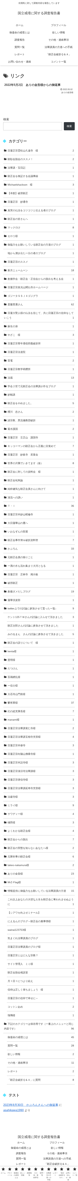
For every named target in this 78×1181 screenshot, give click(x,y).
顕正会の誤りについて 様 (41, 642)
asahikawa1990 (13, 1110)
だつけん (41, 668)
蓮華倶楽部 (41, 600)
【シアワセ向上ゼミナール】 (41, 912)
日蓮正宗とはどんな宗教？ (41, 955)
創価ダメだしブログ (41, 591)
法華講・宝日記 (41, 167)
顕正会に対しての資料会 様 (41, 471)
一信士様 (41, 685)
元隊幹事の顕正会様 (41, 856)
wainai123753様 (41, 929)
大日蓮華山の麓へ (41, 523)
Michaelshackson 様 (41, 184)
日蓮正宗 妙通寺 (41, 201)
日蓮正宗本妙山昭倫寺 (41, 514)
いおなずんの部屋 (41, 531)
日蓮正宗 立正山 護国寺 (41, 437)
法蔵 (41, 377)
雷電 (41, 360)
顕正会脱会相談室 (41, 972)
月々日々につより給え (41, 981)
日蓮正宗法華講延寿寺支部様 (41, 788)
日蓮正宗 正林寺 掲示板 (41, 574)
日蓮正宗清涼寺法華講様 (41, 771)
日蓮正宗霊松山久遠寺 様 (41, 150)
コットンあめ (41, 1006)
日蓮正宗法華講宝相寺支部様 (41, 736)
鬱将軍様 (41, 702)
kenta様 (41, 651)
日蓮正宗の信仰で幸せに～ (41, 998)
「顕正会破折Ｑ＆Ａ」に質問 (41, 1079)
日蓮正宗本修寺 (41, 745)
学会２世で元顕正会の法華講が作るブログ (41, 386)
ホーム (21, 1142)
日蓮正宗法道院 (41, 352)
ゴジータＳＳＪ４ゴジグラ (41, 295)
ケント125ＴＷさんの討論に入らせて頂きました (41, 617)
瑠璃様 (41, 1015)
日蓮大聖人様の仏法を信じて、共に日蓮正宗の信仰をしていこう (39, 315)
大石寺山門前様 (41, 694)
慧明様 (41, 659)
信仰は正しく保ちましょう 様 (41, 989)
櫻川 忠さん (41, 411)
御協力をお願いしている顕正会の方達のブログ (41, 244)
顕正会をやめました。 (41, 403)
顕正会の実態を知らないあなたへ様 (41, 848)
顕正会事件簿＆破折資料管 (41, 540)
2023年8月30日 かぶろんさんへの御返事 (30, 1104)
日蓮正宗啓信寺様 (41, 779)
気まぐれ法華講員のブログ (41, 938)
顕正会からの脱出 (41, 839)
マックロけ (41, 227)
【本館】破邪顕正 (41, 193)
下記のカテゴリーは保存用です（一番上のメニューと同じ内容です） (39, 1026)
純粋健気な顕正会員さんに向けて (41, 488)
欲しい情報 (41, 1054)
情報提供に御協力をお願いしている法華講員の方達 (41, 890)
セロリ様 (41, 236)
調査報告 (21, 1153)
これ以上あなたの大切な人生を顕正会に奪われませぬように (41, 902)
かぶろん (41, 548)
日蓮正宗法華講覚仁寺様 (41, 728)
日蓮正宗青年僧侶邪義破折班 (41, 343)
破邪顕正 (41, 582)
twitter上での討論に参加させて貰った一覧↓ (41, 608)
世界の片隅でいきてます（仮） (41, 463)
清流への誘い (41, 497)
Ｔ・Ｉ (41, 505)
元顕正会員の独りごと (41, 557)
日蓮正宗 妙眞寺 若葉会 (41, 454)
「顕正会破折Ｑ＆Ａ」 (57, 1163)
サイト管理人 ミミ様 (41, 963)
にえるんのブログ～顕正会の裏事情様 (41, 921)
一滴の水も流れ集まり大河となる (41, 565)
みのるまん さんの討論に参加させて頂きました (41, 634)
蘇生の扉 (41, 326)
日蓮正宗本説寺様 (41, 762)
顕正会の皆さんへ (41, 218)
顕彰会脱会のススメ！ (41, 159)
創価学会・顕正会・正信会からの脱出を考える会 (41, 278)
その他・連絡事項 (41, 1062)
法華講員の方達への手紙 (57, 1158)
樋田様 (41, 822)
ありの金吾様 (41, 873)
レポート (41, 1071)
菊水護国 (41, 428)
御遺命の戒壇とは (41, 1037)
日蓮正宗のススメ (41, 261)
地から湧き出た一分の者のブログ (41, 253)
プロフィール (57, 1142)
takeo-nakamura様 (41, 865)
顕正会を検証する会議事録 (41, 176)
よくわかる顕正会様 (41, 830)
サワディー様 (41, 813)
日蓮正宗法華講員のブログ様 (41, 946)
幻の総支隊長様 (41, 711)
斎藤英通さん (41, 304)
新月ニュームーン (41, 270)
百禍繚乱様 (41, 677)
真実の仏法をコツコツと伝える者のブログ (41, 210)
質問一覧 (41, 1045)
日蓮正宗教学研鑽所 (41, 369)
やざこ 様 (41, 334)
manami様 (41, 719)
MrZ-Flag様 (41, 882)
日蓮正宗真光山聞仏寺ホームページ (41, 287)
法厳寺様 (41, 796)
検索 (6, 119)
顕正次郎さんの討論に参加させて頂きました (41, 625)
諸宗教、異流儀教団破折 (41, 420)
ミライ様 (41, 805)
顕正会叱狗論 (41, 480)
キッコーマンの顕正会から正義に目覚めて (41, 446)
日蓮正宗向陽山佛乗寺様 (41, 753)
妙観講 (41, 394)
